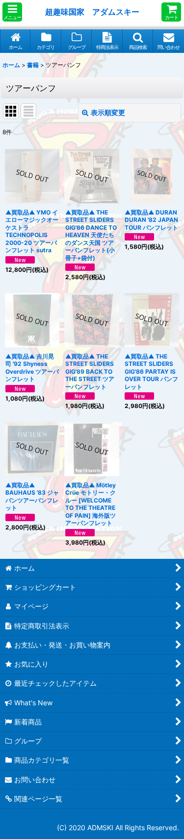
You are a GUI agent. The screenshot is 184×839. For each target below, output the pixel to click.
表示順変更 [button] (108, 112)
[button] (12, 12)
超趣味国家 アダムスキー (92, 12)
